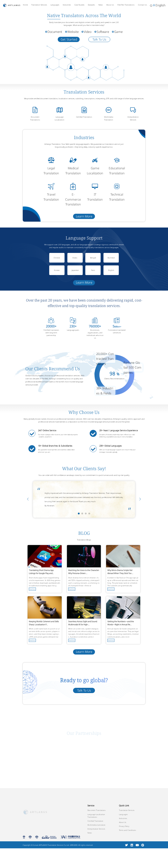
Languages (55, 5)
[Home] (12, 5)
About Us (110, 5)
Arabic (74, 257)
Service (91, 805)
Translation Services (39, 5)
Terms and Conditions (127, 830)
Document (54, 32)
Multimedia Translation (108, 118)
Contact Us (142, 5)
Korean (57, 270)
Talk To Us (99, 39)
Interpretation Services (133, 118)
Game (118, 32)
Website (73, 32)
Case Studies (79, 5)
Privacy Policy (124, 826)
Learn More (84, 216)
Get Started (69, 39)
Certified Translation (84, 117)
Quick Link (124, 805)
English (111, 270)
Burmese (111, 257)
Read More (32, 589)
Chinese (57, 257)
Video (87, 32)
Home (25, 5)
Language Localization (59, 118)
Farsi (93, 270)
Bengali (93, 257)
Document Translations (35, 118)
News (100, 5)
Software (103, 32)
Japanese (75, 270)
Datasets (91, 5)
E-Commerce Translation (73, 199)
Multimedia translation (96, 825)
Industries (67, 5)
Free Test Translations (126, 5)
